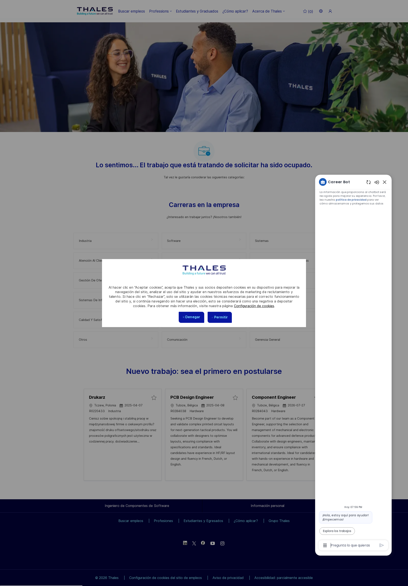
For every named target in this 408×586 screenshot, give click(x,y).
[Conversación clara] (369, 182)
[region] (353, 363)
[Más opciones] (325, 545)
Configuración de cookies (254, 306)
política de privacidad (351, 199)
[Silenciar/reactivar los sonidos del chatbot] (377, 182)
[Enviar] (381, 545)
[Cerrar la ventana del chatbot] (384, 182)
